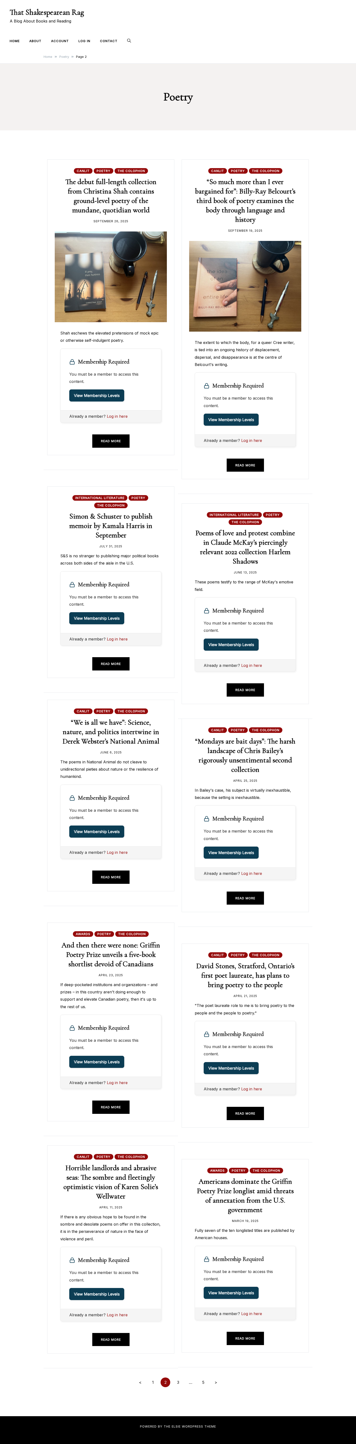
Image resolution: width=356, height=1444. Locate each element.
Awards (83, 934)
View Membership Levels (97, 395)
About (35, 41)
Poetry (103, 171)
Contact (108, 41)
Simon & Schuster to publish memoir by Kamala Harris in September (111, 526)
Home (15, 41)
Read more (111, 441)
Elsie (176, 1426)
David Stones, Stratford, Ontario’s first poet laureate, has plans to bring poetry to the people (245, 975)
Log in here (117, 416)
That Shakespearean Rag (47, 12)
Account (60, 41)
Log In (84, 41)
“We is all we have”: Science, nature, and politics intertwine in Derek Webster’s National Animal (110, 732)
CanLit (83, 171)
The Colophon (131, 171)
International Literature (99, 498)
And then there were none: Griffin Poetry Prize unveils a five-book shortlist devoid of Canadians (111, 954)
